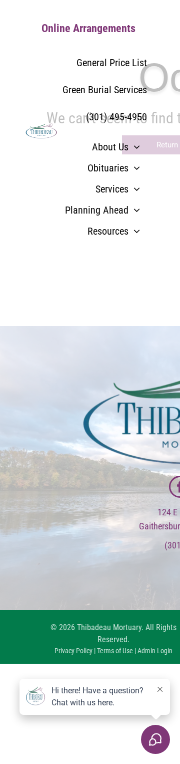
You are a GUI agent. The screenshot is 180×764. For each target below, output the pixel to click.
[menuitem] (116, 146)
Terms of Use (115, 651)
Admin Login (155, 651)
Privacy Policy (73, 651)
